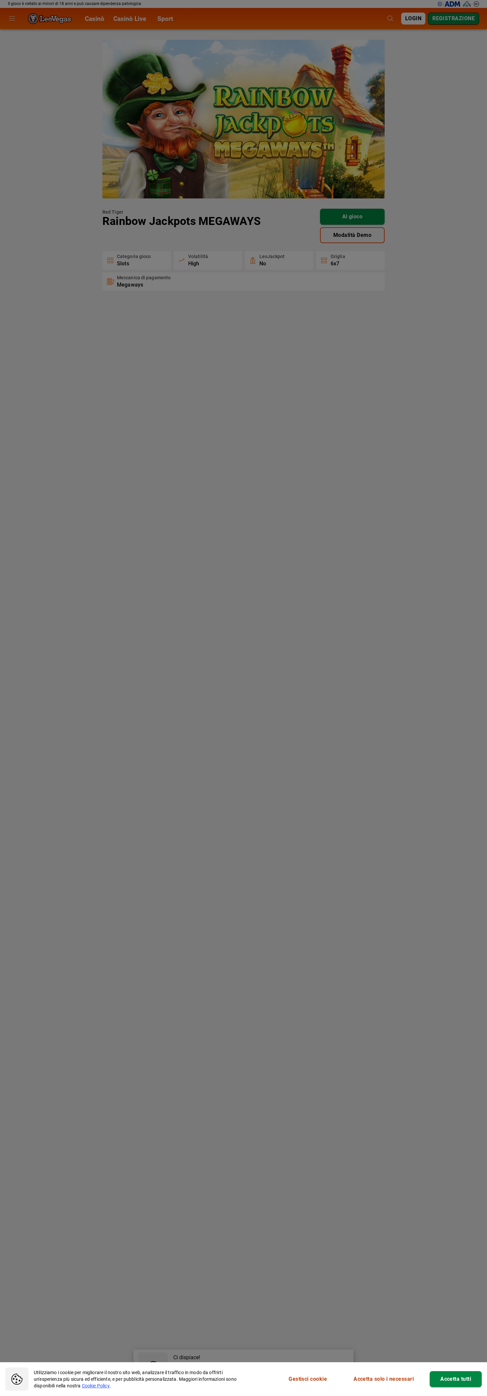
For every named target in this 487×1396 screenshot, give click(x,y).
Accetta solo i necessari (383, 1379)
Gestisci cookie (308, 1379)
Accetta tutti (455, 1379)
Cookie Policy (96, 1385)
